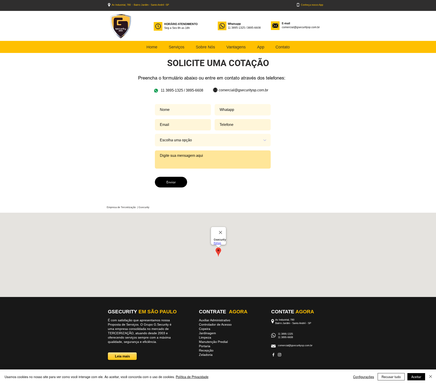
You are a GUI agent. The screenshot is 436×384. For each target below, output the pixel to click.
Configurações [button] (363, 376)
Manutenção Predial (213, 342)
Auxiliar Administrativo (214, 320)
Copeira (204, 329)
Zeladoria (206, 355)
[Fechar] (430, 376)
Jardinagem (207, 333)
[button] (282, 47)
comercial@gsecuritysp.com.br (301, 27)
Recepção (206, 350)
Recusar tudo (391, 376)
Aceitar (416, 376)
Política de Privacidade (192, 376)
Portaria (204, 346)
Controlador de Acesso (215, 324)
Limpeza (205, 337)
